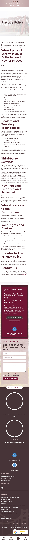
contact (24, 274)
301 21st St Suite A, (14, 442)
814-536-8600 (14, 5)
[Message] (11, 537)
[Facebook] (2, 487)
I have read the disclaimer (12, 375)
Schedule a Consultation (10, 378)
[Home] (4, 537)
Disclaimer (5, 373)
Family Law (4, 494)
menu (25, 539)
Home (2, 26)
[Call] (18, 538)
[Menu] (25, 537)
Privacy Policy (12, 373)
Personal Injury (5, 483)
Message (11, 539)
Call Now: (14, 469)
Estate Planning (5, 473)
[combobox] (4, 361)
